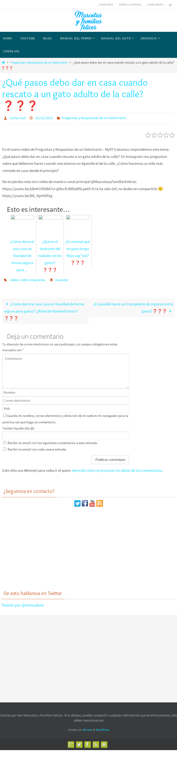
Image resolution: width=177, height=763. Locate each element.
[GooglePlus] (71, 742)
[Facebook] (87, 742)
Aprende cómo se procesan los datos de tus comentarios (117, 467)
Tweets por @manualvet (22, 602)
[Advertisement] (88, 546)
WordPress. (102, 727)
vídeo (14, 278)
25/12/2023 (44, 117)
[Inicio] (3, 63)
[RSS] (96, 742)
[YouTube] (104, 742)
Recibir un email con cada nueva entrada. (37, 447)
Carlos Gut (17, 117)
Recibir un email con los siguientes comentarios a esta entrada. (53, 440)
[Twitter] (79, 742)
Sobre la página (130, 4)
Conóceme (106, 4)
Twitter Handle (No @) (18, 426)
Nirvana (87, 727)
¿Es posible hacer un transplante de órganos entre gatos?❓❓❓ (133, 305)
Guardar (61, 278)
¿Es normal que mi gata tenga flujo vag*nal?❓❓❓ (77, 251)
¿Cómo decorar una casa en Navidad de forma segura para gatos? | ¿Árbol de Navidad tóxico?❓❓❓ (44, 308)
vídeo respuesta (32, 278)
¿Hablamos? (155, 4)
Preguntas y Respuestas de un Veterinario (39, 63)
